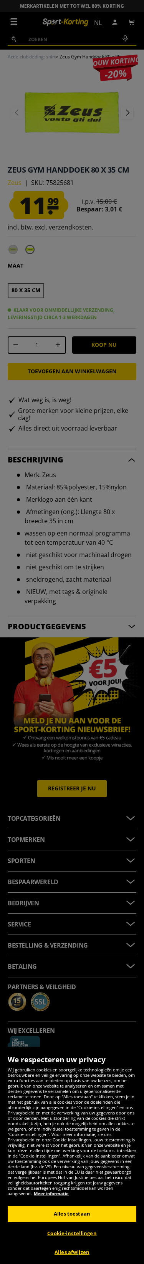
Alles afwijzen (72, 1252)
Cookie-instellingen (71, 1233)
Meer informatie (51, 1193)
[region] (72, 1155)
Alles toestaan (72, 1213)
